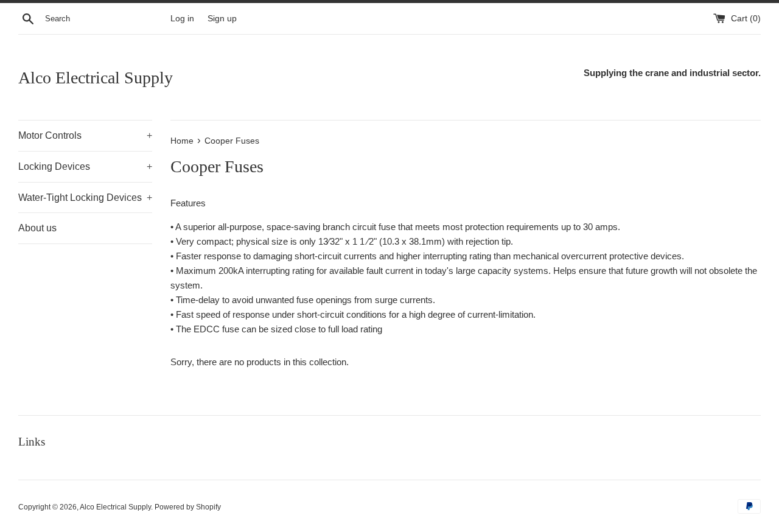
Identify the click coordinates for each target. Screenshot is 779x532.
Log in (182, 18)
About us (37, 228)
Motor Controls (85, 135)
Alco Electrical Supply (95, 77)
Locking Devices (85, 166)
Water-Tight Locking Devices (85, 197)
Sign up (222, 18)
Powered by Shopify (188, 507)
